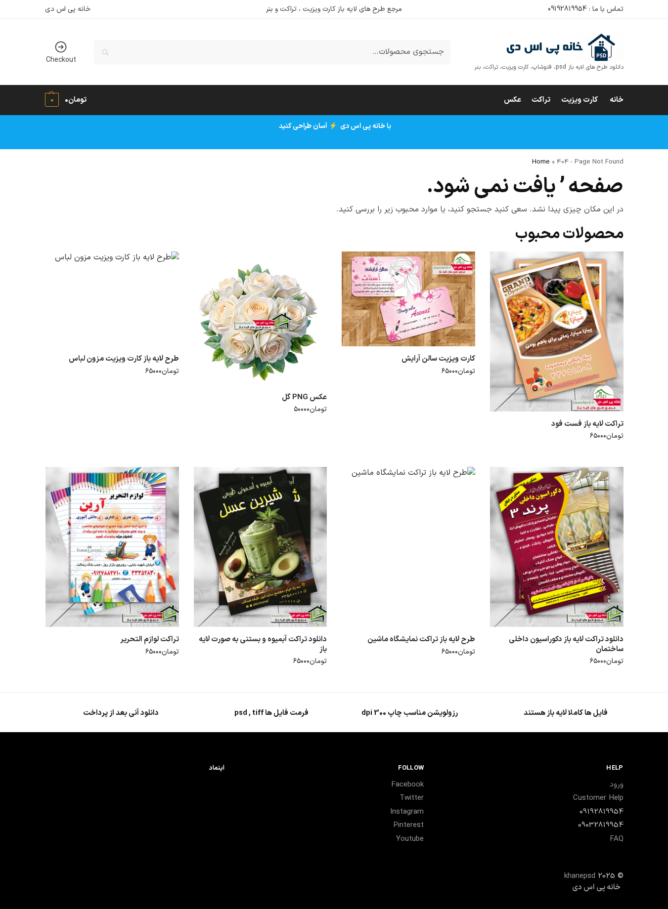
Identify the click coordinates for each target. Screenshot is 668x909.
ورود (616, 784)
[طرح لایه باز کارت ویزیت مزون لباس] (112, 298)
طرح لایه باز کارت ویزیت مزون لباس (124, 359)
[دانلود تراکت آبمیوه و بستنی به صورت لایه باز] (260, 547)
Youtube (410, 839)
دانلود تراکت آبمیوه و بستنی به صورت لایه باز (263, 644)
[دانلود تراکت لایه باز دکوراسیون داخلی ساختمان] (556, 547)
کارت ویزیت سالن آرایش (438, 359)
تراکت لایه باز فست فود (587, 424)
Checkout (61, 60)
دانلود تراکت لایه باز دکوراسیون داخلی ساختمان (566, 644)
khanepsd (579, 876)
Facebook (407, 784)
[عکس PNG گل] (260, 318)
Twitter (412, 798)
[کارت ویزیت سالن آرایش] (408, 298)
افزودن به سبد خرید (556, 457)
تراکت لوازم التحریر (149, 640)
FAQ (616, 839)
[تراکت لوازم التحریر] (112, 547)
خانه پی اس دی (67, 9)
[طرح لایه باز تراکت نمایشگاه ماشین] (408, 547)
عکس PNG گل (304, 398)
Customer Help (598, 798)
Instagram (407, 812)
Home (541, 162)
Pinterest (408, 825)
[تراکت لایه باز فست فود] (556, 331)
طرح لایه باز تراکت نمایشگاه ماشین (421, 640)
